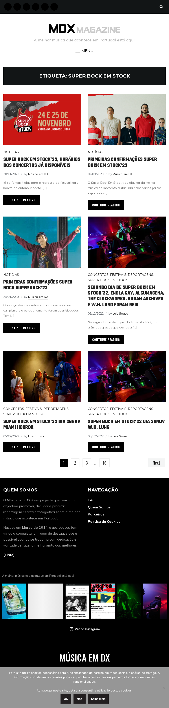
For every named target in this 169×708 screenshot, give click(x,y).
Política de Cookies (104, 521)
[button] (84, 51)
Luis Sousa (120, 313)
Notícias (11, 152)
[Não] (163, 688)
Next (156, 462)
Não (79, 699)
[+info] (9, 554)
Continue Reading (21, 200)
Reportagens (140, 275)
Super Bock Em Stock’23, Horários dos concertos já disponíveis (41, 162)
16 (104, 463)
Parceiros (96, 514)
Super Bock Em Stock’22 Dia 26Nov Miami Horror (41, 424)
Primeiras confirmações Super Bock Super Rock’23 (37, 285)
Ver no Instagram (87, 629)
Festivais (118, 275)
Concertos (98, 275)
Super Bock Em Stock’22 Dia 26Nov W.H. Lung (126, 424)
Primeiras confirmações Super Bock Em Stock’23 (122, 162)
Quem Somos (99, 507)
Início (92, 500)
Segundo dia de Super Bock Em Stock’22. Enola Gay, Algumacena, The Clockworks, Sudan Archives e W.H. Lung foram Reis (126, 296)
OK (66, 699)
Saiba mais (98, 699)
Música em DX (38, 174)
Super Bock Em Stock (107, 280)
